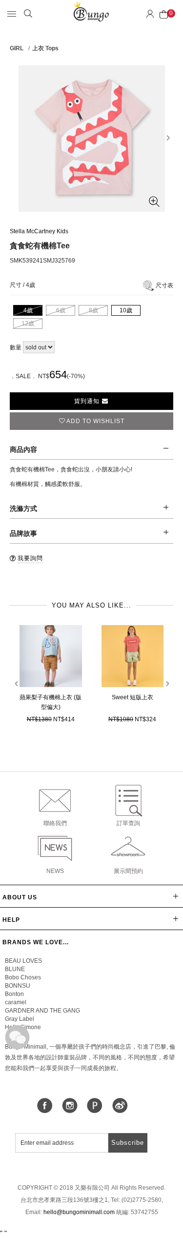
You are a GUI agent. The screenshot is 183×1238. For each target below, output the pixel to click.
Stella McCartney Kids (39, 231)
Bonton (14, 994)
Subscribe (127, 1142)
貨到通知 (88, 401)
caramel (15, 1002)
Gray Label (19, 1018)
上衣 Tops (45, 48)
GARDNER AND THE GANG (42, 1010)
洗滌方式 (23, 508)
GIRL (16, 48)
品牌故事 (23, 533)
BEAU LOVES (23, 960)
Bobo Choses (23, 977)
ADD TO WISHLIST (95, 421)
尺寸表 (164, 285)
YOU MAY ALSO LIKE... (91, 605)
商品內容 (23, 449)
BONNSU (17, 985)
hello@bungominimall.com (79, 1212)
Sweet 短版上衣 (132, 697)
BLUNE (15, 969)
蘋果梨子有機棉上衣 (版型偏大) (50, 702)
